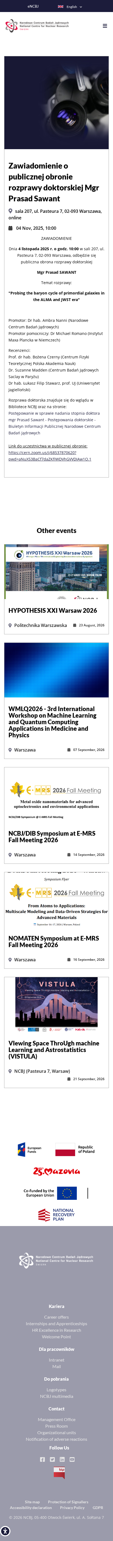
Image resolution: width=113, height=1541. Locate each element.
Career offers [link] (56, 1316)
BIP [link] (59, 1473)
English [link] (72, 7)
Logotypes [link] (56, 1389)
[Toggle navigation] (107, 25)
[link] (5, 1531)
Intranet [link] (56, 1359)
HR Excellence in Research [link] (56, 1330)
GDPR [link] (98, 1507)
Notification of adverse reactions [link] (56, 1439)
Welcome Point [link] (56, 1336)
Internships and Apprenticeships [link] (56, 1323)
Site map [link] (32, 1501)
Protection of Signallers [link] (68, 1501)
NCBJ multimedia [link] (56, 1396)
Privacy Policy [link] (72, 1507)
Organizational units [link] (56, 1432)
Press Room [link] (56, 1425)
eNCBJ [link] (33, 6)
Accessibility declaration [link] (31, 1507)
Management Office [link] (56, 1419)
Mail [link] (56, 1366)
